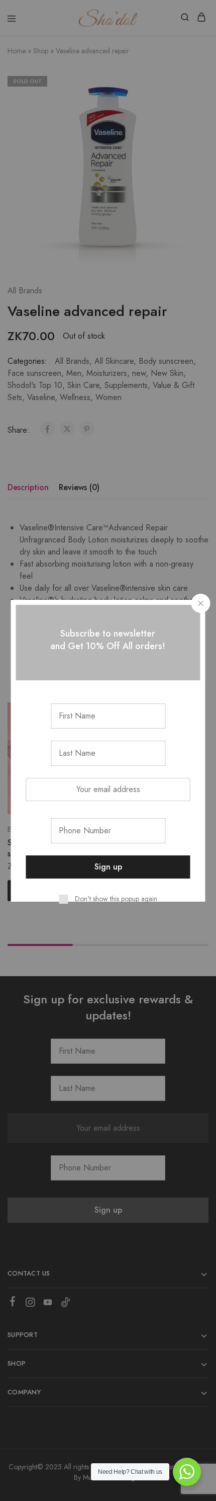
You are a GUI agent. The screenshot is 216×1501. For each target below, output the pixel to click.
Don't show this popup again (116, 899)
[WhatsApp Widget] (187, 1472)
